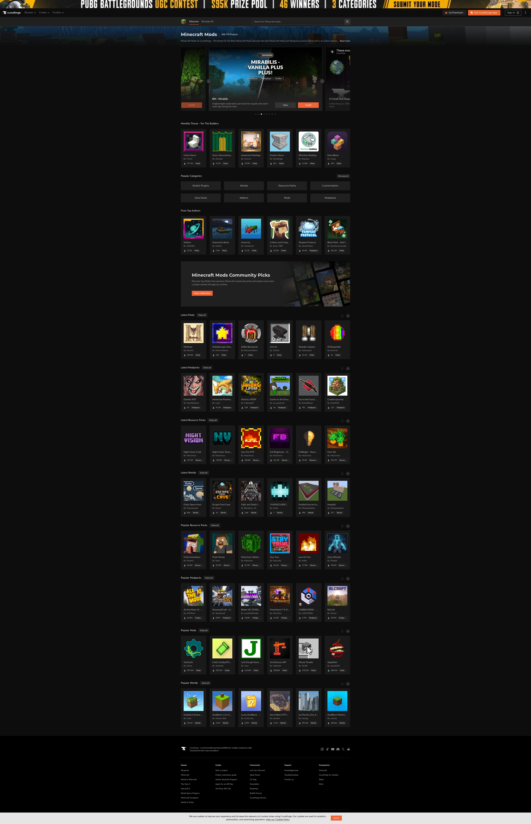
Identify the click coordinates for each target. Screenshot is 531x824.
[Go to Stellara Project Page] (193, 235)
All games (185, 770)
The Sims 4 (185, 784)
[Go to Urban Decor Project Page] (193, 148)
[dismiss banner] (526, 4)
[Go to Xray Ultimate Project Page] (337, 550)
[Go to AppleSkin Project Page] (337, 655)
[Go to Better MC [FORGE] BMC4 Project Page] (251, 602)
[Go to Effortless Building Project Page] (308, 148)
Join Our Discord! (257, 770)
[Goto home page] (12, 12)
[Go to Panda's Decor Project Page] (280, 148)
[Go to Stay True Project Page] (280, 550)
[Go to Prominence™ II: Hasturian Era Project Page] (280, 602)
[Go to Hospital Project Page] (337, 497)
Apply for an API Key (224, 784)
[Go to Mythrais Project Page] (193, 339)
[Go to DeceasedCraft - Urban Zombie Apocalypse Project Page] (222, 602)
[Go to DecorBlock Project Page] (337, 148)
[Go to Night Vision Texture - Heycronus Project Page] (222, 444)
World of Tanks (187, 802)
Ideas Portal (255, 775)
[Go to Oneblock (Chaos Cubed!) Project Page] (193, 707)
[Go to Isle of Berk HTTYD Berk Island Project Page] (280, 707)
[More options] (525, 12)
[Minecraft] (183, 21)
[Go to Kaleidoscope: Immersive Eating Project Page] (222, 339)
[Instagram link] (322, 749)
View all (202, 315)
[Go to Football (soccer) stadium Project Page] (308, 497)
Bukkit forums (256, 793)
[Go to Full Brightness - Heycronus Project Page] (280, 444)
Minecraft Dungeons (189, 798)
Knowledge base (291, 770)
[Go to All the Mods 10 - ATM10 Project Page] (193, 602)
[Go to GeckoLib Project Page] (193, 655)
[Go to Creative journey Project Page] (337, 392)
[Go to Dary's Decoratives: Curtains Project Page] (222, 148)
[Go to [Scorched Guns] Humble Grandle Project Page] (308, 392)
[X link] (343, 749)
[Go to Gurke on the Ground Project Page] (280, 392)
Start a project (221, 770)
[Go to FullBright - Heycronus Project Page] (308, 444)
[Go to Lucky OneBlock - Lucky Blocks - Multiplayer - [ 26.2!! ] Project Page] (251, 707)
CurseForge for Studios (328, 775)
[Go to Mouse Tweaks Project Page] (308, 655)
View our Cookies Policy (278, 819)
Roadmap (254, 789)
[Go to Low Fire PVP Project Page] (251, 444)
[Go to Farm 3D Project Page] (337, 444)
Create (42, 12)
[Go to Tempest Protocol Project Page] (308, 235)
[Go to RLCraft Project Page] (337, 602)
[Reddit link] (348, 749)
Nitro (321, 784)
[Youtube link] (332, 749)
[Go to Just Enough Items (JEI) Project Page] (251, 655)
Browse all (343, 176)
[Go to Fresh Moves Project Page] (222, 550)
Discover (194, 21)
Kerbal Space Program (190, 793)
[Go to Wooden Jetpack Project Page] (308, 339)
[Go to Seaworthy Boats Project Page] (222, 235)
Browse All (207, 21)
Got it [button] (336, 818)
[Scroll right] (348, 316)
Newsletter (254, 784)
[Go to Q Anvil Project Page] (280, 339)
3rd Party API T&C (223, 789)
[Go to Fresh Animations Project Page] (193, 550)
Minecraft (185, 775)
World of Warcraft (189, 780)
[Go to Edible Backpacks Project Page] (251, 339)
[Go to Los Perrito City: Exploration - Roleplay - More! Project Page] (308, 707)
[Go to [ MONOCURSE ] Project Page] (280, 497)
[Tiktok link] (327, 749)
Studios (57, 12)
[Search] (347, 21)
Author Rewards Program (226, 780)
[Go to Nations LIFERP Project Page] (251, 392)
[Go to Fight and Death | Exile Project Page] (251, 497)
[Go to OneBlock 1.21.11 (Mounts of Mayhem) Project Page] (222, 707)
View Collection (300, 105)
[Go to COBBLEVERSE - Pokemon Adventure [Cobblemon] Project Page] (308, 602)
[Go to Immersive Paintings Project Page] (251, 148)
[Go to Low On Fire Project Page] (308, 550)
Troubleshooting (291, 775)
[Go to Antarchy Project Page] (251, 235)
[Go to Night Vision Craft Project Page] (193, 444)
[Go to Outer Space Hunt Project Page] (193, 497)
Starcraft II (185, 789)
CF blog (253, 780)
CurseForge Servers (258, 798)
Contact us (289, 780)
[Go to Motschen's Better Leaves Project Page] (251, 550)
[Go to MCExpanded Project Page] (337, 339)
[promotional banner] (265, 4)
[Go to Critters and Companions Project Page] (280, 235)
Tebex (321, 780)
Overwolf (323, 770)
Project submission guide (225, 775)
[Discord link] (338, 749)
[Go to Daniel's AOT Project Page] (193, 392)
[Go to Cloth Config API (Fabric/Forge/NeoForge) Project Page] (222, 655)
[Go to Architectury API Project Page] (280, 655)
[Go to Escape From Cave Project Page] (222, 497)
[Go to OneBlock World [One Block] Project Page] (337, 707)
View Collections (202, 293)
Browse (29, 12)
